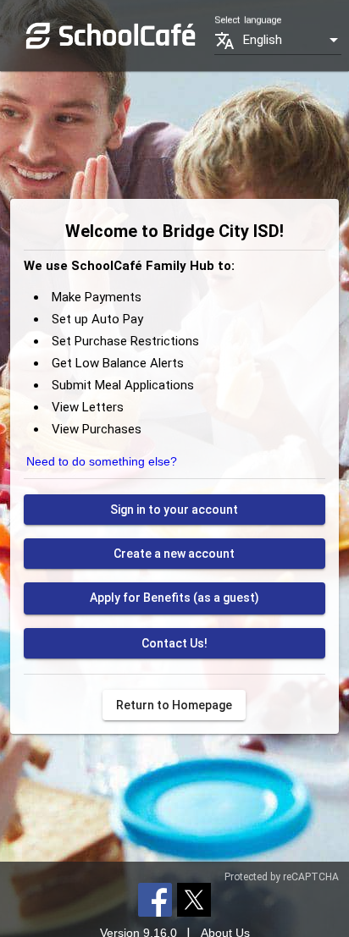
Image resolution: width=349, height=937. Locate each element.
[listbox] (292, 40)
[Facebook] (155, 899)
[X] (194, 899)
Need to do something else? (101, 461)
